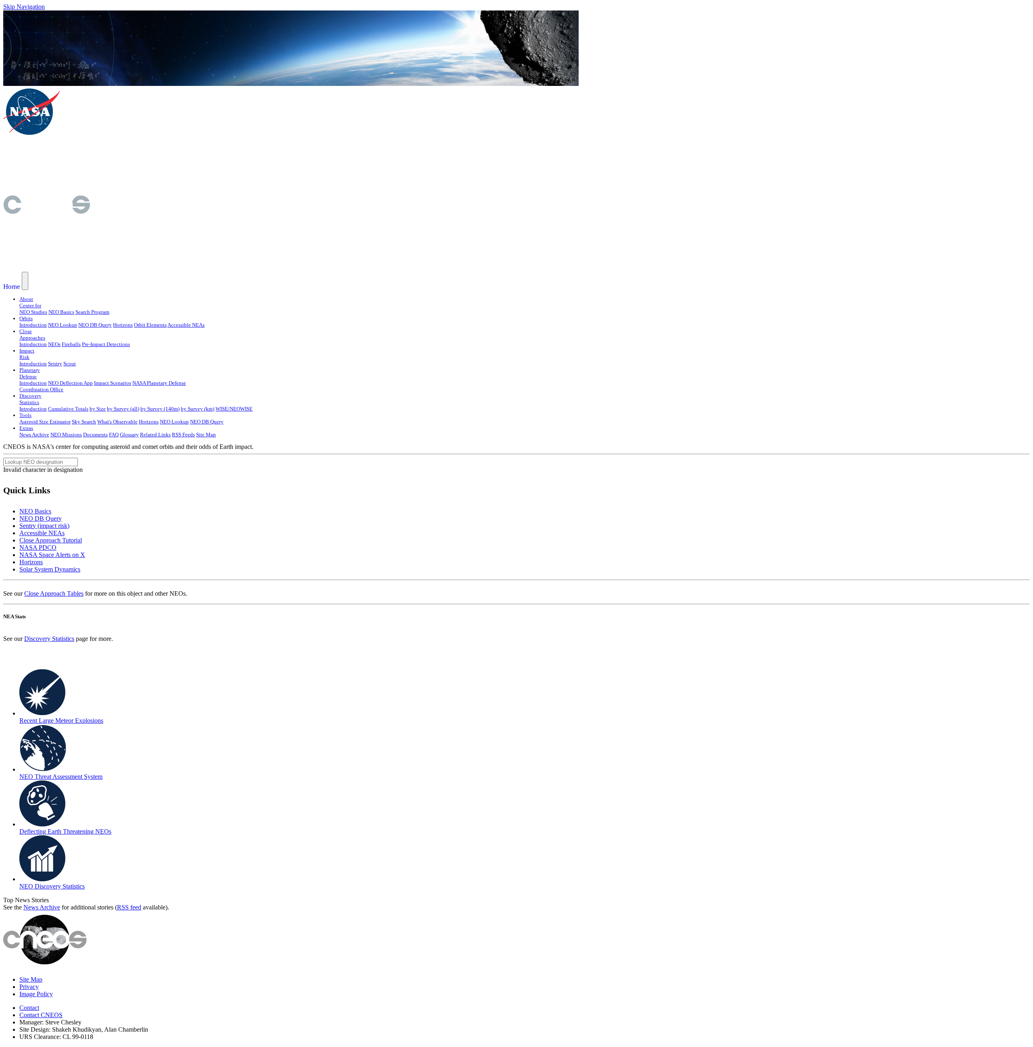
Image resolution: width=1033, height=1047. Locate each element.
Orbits (26, 318)
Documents (95, 435)
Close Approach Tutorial (50, 540)
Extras (26, 428)
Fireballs (71, 344)
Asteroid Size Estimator (45, 422)
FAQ (114, 435)
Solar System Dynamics (49, 569)
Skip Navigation (24, 6)
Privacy (29, 986)
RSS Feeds (183, 435)
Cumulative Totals (68, 409)
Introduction (33, 325)
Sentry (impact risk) (44, 525)
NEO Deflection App (70, 383)
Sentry (55, 364)
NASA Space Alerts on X (52, 554)
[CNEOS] (46, 211)
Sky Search (84, 422)
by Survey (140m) (160, 409)
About (26, 299)
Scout (69, 364)
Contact (29, 1007)
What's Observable (117, 422)
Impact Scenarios (112, 383)
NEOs (54, 344)
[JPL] (116, 164)
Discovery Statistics (49, 638)
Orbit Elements (150, 325)
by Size (98, 409)
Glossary (129, 435)
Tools (25, 415)
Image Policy (36, 994)
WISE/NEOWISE (234, 409)
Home (11, 286)
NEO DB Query (95, 325)
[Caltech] (115, 191)
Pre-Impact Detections (106, 344)
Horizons (123, 325)
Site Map (206, 435)
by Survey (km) (197, 409)
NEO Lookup (62, 325)
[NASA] (31, 133)
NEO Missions (66, 435)
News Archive (34, 435)
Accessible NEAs (186, 325)
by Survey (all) (123, 409)
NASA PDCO (37, 547)
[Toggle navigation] (25, 281)
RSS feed (129, 907)
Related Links (155, 435)
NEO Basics (61, 312)
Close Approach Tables (54, 593)
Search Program (92, 312)
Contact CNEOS (41, 1015)
